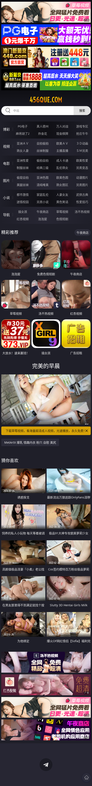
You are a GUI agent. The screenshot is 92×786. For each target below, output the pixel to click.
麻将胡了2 (23, 133)
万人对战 (62, 126)
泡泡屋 (42, 219)
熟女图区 (62, 185)
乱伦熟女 (62, 168)
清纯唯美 (43, 185)
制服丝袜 (23, 168)
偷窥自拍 (23, 177)
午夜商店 (43, 212)
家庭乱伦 (43, 195)
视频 (6, 146)
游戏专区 (82, 126)
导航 (6, 214)
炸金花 (42, 133)
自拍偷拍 (43, 143)
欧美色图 (62, 177)
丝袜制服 (43, 151)
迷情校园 (23, 202)
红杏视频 (23, 219)
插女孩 (22, 212)
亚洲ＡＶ (23, 143)
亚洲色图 (43, 177)
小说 (6, 197)
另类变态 (82, 168)
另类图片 (82, 185)
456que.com (46, 99)
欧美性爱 (82, 160)
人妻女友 (62, 195)
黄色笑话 (62, 202)
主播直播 (62, 151)
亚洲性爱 (23, 160)
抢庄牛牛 (82, 133)
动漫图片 (82, 177)
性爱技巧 (82, 202)
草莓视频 (62, 212)
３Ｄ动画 (82, 143)
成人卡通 (62, 160)
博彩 (6, 129)
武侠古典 (82, 195)
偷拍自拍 (43, 160)
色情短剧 (62, 219)
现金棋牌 (62, 133)
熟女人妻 (23, 151)
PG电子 (23, 126)
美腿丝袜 (23, 185)
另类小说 (43, 202)
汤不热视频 (82, 212)
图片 (6, 180)
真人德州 (43, 126)
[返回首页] (86, 777)
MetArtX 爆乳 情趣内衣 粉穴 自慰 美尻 (30, 442)
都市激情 (23, 195)
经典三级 (43, 168)
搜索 (82, 110)
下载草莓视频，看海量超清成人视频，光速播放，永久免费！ (46, 431)
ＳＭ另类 (82, 151)
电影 (6, 163)
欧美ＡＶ (62, 143)
